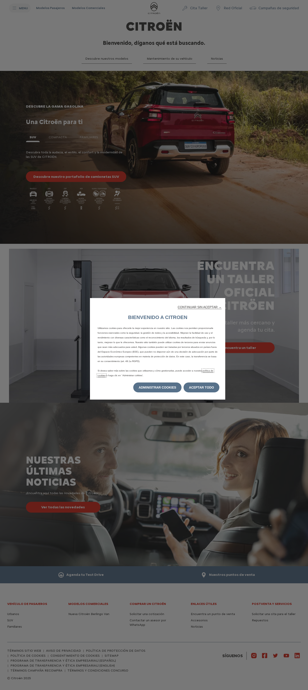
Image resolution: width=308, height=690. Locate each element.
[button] (200, 307)
